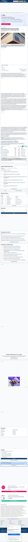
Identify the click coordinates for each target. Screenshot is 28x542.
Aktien (4, 12)
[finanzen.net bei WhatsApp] (18, 519)
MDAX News (17, 505)
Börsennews (2, 505)
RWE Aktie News (13, 510)
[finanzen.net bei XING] (16, 519)
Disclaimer (19, 523)
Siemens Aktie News (18, 513)
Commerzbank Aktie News (8, 509)
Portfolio (2, 435)
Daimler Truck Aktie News (18, 514)
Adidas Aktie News (7, 514)
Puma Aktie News (3, 514)
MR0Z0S (23, 156)
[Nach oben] (26, 541)
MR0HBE (4, 157)
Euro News (18, 506)
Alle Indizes (14, 431)
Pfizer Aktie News (21, 512)
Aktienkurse (2, 429)
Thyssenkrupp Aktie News (19, 511)
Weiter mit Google (14, 534)
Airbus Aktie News (3, 511)
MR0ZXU (2, 157)
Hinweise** (15, 157)
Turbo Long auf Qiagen (4, 149)
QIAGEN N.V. (3, 69)
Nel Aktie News (12, 514)
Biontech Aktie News (12, 511)
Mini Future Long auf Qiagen (5, 152)
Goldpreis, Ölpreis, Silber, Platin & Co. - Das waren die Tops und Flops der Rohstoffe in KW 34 (13, 234)
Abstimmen (14, 458)
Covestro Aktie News (12, 513)
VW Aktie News (16, 516)
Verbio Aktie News (7, 516)
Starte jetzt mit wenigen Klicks (5, 139)
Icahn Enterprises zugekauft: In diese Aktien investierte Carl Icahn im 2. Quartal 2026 (12, 238)
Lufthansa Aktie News (23, 510)
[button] (16, 1)
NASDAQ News (7, 506)
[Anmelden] (26, 1)
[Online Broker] (5, 1)
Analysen (7, 70)
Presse (1, 523)
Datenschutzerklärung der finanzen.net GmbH (14, 539)
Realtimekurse (3, 431)
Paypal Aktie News (8, 510)
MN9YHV (6, 157)
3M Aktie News (12, 516)
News (4, 70)
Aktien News (5, 505)
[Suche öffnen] (24, 1)
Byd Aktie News (7, 511)
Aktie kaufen (23, 70)
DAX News (14, 505)
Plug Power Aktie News (15, 509)
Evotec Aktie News (3, 512)
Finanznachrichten (10, 505)
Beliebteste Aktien (15, 429)
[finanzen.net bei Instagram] (8, 519)
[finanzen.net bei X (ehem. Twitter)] (13, 519)
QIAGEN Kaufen (9, 198)
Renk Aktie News (18, 510)
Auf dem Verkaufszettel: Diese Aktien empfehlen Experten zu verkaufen (11, 237)
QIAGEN (2, 101)
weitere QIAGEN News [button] (14, 261)
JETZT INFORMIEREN (14, 491)
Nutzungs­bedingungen (21, 524)
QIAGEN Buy (8, 199)
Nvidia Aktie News (6, 507)
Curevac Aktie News (24, 513)
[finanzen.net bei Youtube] (11, 519)
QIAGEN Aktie (7, 12)
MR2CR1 (25, 156)
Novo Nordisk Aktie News (15, 512)
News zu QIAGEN (12, 12)
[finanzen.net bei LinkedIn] (14, 519)
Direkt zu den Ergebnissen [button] (14, 460)
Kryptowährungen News (23, 506)
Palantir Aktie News (7, 513)
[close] (19, 527)
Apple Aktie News (3, 509)
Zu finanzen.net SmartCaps (14, 358)
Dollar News (14, 506)
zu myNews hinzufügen (18, 190)
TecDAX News (21, 505)
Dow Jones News (3, 506)
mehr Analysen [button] (14, 205)
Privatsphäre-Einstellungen (21, 525)
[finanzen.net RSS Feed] (19, 519)
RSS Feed (5, 190)
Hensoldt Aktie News (21, 509)
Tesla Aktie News (18, 507)
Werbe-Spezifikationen (12, 523)
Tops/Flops (14, 432)
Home (1, 12)
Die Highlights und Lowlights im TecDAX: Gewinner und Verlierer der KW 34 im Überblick (13, 240)
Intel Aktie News (3, 513)
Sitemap (2, 524)
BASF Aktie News (23, 507)
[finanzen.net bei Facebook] (10, 519)
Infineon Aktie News (3, 510)
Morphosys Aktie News (8, 512)
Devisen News (11, 506)
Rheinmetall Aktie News (12, 507)
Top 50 (2, 432)
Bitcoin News (2, 507)
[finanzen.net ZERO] (14, 15)
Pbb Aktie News (2, 516)
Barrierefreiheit (20, 526)
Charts (2, 70)
